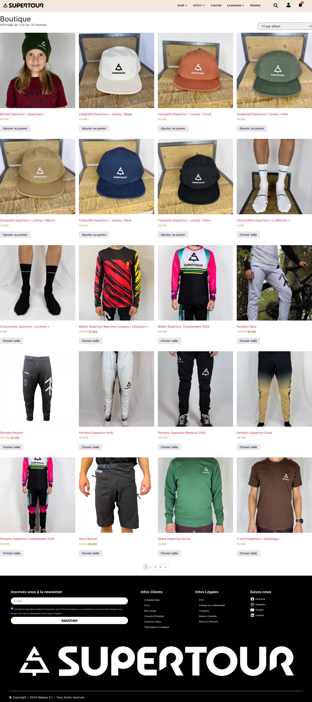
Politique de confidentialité (212, 605)
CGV (201, 600)
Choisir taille (248, 234)
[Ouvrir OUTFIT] (204, 5)
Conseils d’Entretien (154, 616)
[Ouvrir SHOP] (186, 5)
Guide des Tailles (152, 621)
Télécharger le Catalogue (156, 627)
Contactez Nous (152, 600)
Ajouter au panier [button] (15, 128)
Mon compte (150, 611)
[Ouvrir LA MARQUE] (243, 5)
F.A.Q (147, 605)
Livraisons (204, 611)
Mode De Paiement (208, 621)
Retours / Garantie (208, 616)
